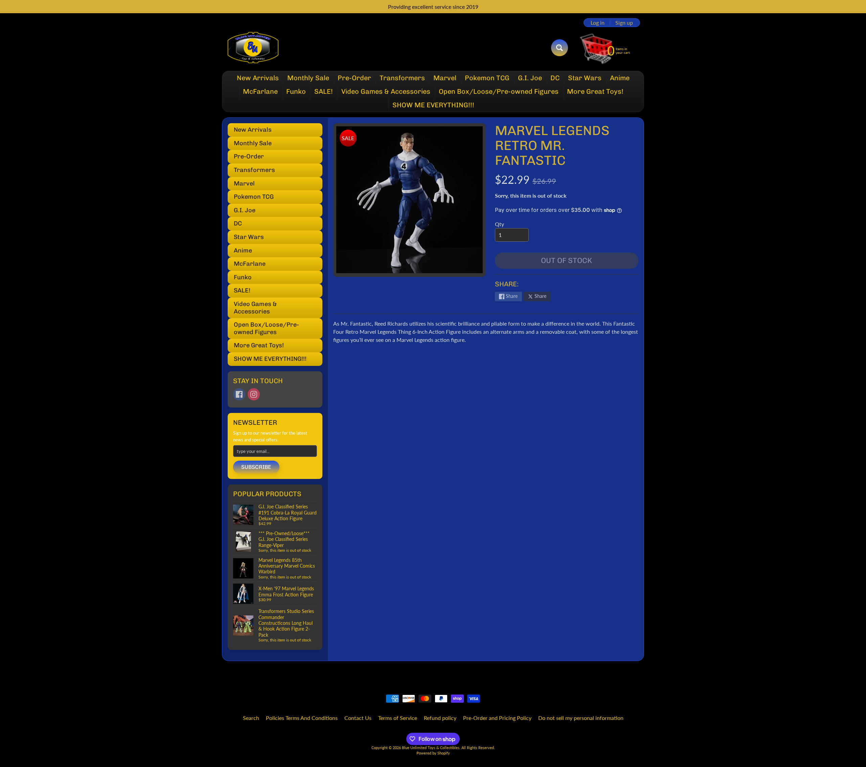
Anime (620, 78)
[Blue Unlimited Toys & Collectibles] (253, 47)
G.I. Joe (530, 78)
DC (555, 78)
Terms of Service (397, 718)
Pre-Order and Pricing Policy (497, 718)
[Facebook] (239, 394)
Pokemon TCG (487, 78)
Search (251, 718)
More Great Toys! (595, 91)
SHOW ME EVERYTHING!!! (433, 105)
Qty (499, 224)
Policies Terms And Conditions (302, 718)
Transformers (402, 78)
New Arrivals (258, 78)
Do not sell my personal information (580, 718)
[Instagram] (254, 394)
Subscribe (256, 467)
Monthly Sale (308, 78)
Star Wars (584, 78)
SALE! (323, 91)
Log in (598, 22)
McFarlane (260, 91)
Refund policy (440, 718)
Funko (296, 91)
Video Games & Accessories (385, 91)
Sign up (624, 22)
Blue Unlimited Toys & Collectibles (430, 747)
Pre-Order (354, 78)
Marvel (444, 78)
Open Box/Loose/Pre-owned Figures (499, 91)
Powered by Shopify (433, 753)
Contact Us (357, 718)
